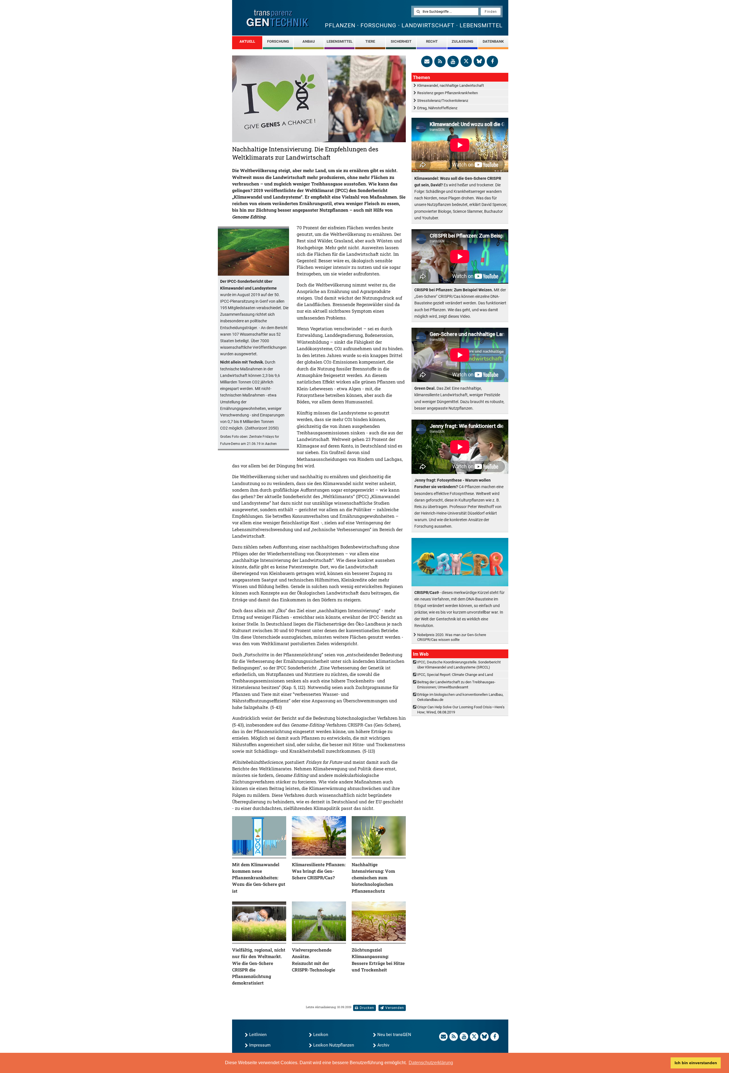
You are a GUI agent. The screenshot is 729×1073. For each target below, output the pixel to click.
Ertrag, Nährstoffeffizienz (437, 108)
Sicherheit (401, 41)
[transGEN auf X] (466, 61)
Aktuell (247, 41)
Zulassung (462, 41)
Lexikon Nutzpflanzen (333, 1045)
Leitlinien (258, 1034)
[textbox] (446, 11)
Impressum (260, 1045)
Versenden (394, 1008)
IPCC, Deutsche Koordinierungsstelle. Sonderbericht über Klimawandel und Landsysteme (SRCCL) (459, 664)
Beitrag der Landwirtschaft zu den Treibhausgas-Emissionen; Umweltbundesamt (456, 684)
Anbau (308, 41)
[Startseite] (277, 18)
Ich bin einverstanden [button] (696, 1062)
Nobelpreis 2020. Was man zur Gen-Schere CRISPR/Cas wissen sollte (451, 637)
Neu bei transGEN (394, 1034)
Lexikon (320, 1034)
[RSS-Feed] (440, 61)
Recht (432, 41)
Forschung (278, 41)
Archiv (383, 1045)
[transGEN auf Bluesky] (479, 61)
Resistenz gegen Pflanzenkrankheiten (447, 93)
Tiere (370, 41)
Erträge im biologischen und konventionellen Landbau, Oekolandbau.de (460, 696)
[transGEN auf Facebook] (492, 61)
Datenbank (493, 41)
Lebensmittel (340, 41)
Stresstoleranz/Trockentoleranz (442, 100)
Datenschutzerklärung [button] (431, 1062)
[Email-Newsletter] (427, 61)
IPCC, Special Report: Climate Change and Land (455, 674)
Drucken (367, 1008)
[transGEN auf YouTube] (453, 61)
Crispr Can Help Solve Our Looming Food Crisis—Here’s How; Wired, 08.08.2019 (461, 709)
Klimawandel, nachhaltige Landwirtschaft (450, 85)
